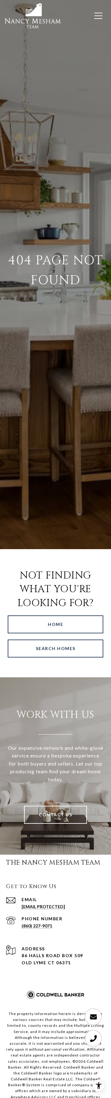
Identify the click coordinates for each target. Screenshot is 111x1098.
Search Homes (56, 648)
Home (55, 624)
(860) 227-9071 (37, 925)
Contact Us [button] (55, 814)
